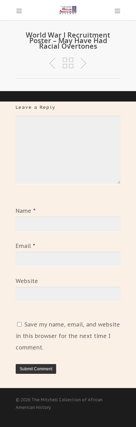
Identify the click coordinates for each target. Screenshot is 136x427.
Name (26, 210)
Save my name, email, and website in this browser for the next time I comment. (68, 336)
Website (27, 280)
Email (25, 245)
